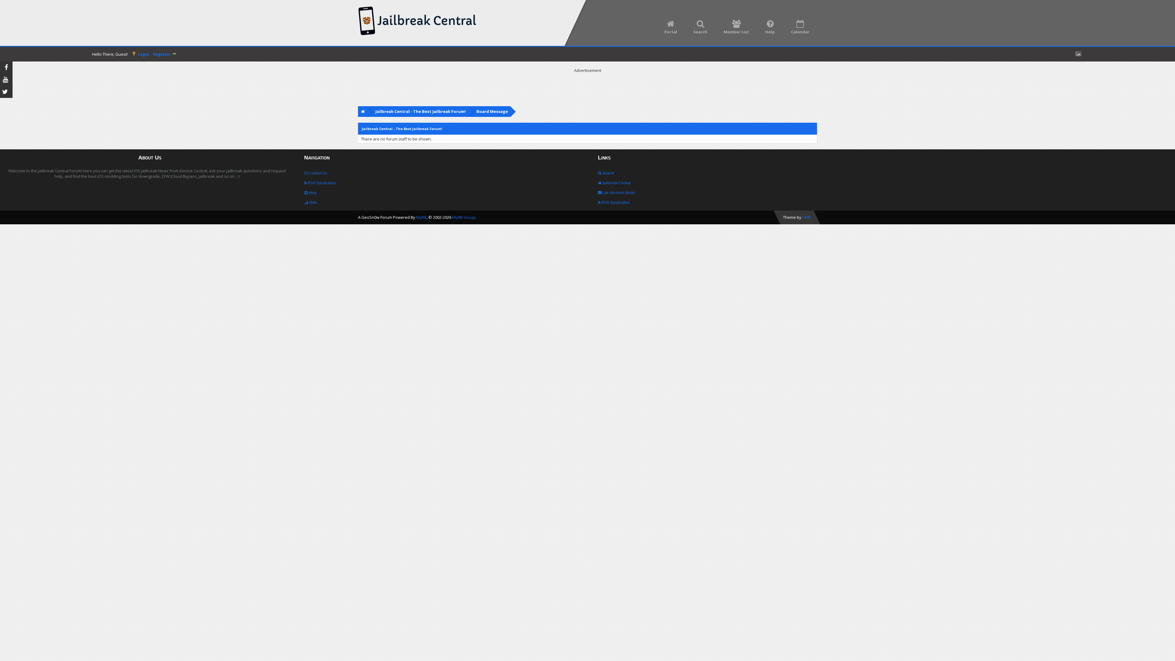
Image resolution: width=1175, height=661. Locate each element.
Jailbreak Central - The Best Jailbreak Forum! (420, 111)
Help (312, 193)
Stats (312, 202)
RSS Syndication (321, 183)
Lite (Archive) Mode (618, 193)
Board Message (492, 111)
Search (607, 173)
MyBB (421, 217)
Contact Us (317, 173)
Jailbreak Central (616, 183)
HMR (806, 217)
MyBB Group (464, 217)
